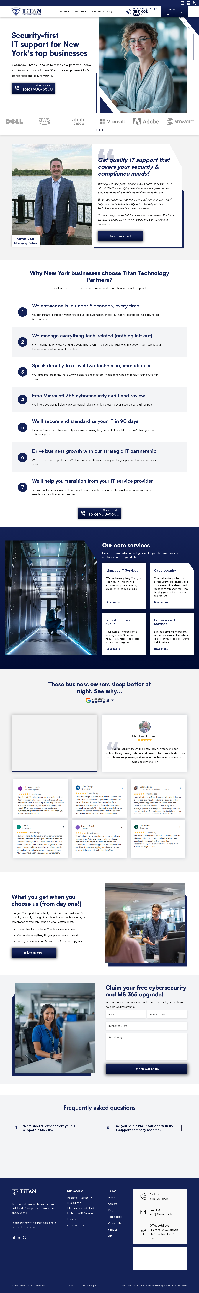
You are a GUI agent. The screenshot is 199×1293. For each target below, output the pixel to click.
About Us (113, 1197)
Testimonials (115, 1216)
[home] (26, 11)
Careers (112, 1203)
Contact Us (114, 1223)
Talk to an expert (120, 236)
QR (110, 1236)
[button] (64, 11)
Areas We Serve (75, 1225)
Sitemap (112, 1229)
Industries (79, 11)
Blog (109, 11)
